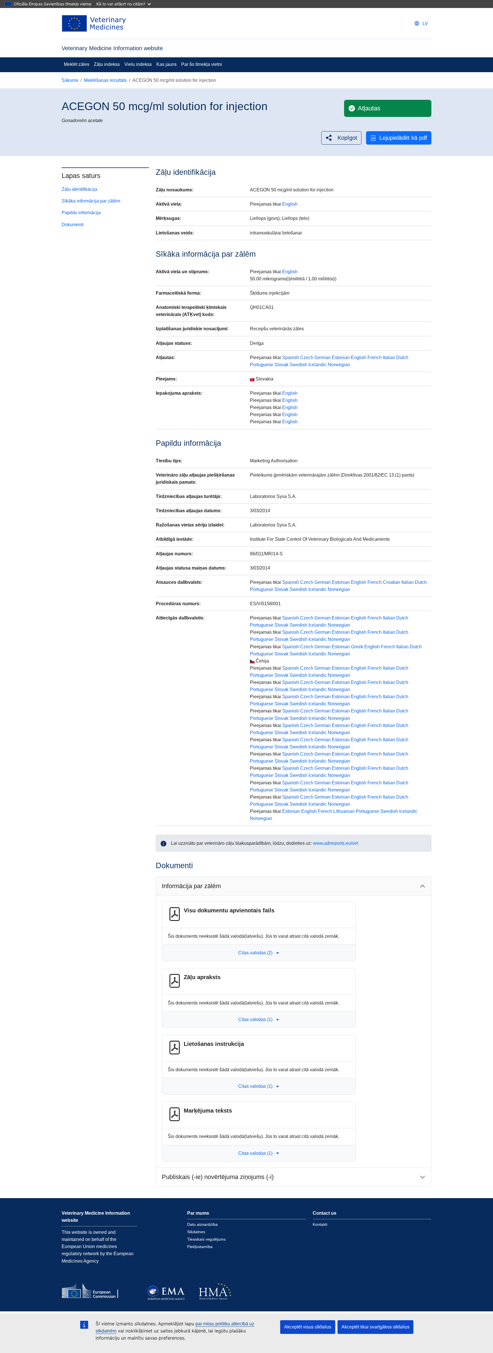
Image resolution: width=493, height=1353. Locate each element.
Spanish (290, 357)
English (290, 204)
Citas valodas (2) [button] (255, 952)
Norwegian (339, 364)
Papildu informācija (81, 212)
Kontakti (320, 1224)
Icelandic (317, 364)
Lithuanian (344, 811)
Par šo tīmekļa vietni (201, 64)
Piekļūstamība (200, 1246)
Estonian (341, 357)
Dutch (402, 357)
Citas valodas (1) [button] (255, 1019)
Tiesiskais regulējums (206, 1239)
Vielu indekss (138, 64)
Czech (306, 357)
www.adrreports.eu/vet (335, 843)
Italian (389, 357)
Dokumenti (73, 224)
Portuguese (261, 364)
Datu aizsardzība (202, 1224)
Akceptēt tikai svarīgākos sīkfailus (375, 1326)
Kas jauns (166, 64)
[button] (341, 138)
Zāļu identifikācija (79, 189)
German (322, 357)
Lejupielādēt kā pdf (403, 138)
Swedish (298, 364)
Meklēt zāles (76, 64)
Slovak (281, 364)
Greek (357, 646)
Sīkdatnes (196, 1232)
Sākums (70, 80)
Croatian (391, 582)
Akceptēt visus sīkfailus (307, 1326)
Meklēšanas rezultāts (105, 80)
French (374, 357)
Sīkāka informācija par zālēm (91, 201)
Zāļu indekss (107, 64)
